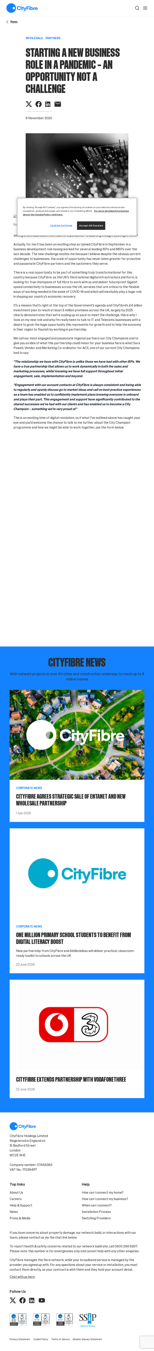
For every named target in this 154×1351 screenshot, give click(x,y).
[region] (77, 217)
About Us (16, 1192)
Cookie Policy (40, 1339)
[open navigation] (145, 8)
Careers (16, 1199)
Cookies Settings (61, 225)
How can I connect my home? (103, 1192)
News (14, 1212)
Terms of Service (60, 1339)
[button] (137, 8)
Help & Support (21, 1205)
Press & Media (20, 1218)
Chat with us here (22, 1277)
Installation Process (96, 1212)
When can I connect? (97, 1205)
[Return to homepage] (22, 8)
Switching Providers (96, 1218)
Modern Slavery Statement (87, 1339)
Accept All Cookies (91, 225)
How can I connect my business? (105, 1199)
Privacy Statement (20, 1339)
